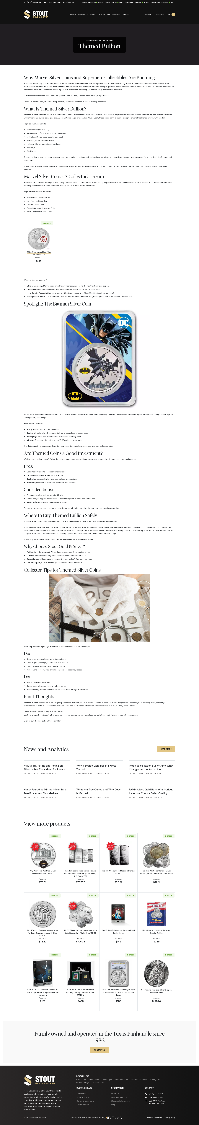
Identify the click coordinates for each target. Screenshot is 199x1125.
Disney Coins (156, 1079)
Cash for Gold (98, 1082)
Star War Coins (121, 1079)
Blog (113, 1104)
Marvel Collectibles (139, 1079)
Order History (83, 1104)
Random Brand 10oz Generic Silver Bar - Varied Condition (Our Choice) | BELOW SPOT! (80, 873)
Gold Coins (81, 1079)
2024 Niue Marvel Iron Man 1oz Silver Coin (39, 253)
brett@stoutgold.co (157, 1097)
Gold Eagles (107, 1079)
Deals (92, 14)
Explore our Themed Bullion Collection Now (42, 721)
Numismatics (83, 14)
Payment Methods (119, 1097)
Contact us (82, 1093)
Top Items (101, 14)
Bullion (73, 14)
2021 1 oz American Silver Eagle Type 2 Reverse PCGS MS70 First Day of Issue (118, 992)
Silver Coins (94, 1079)
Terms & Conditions (85, 1101)
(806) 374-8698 (34, 2)
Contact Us (99, 1050)
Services (126, 14)
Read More (166, 749)
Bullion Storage (82, 1082)
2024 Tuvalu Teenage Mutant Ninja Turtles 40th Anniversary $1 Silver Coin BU (42, 933)
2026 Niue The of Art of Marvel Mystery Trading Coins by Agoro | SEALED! (80, 992)
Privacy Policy (83, 1097)
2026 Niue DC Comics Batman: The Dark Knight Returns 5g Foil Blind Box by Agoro (42, 992)
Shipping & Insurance (120, 1101)
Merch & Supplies (113, 14)
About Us (115, 1093)
